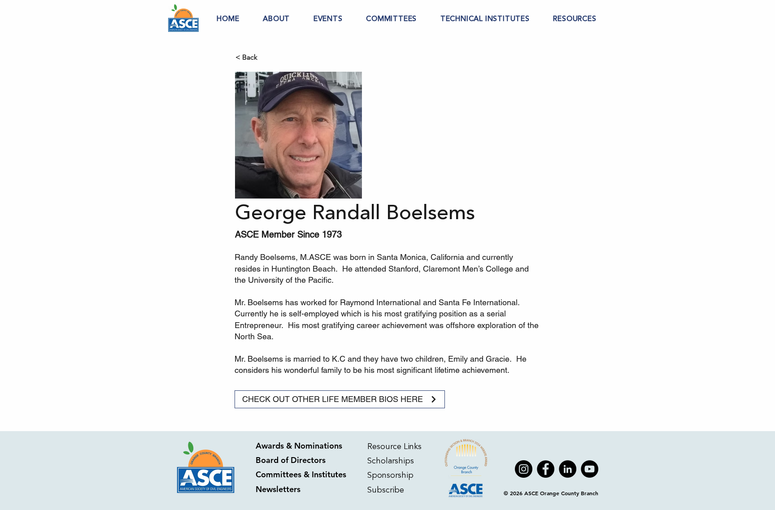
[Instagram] (523, 469)
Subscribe (386, 490)
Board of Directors (291, 460)
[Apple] (466, 469)
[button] (276, 19)
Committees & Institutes (301, 474)
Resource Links (394, 446)
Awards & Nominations (299, 446)
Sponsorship (390, 475)
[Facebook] (545, 469)
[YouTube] (589, 469)
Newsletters (278, 489)
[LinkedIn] (567, 469)
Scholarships (390, 460)
